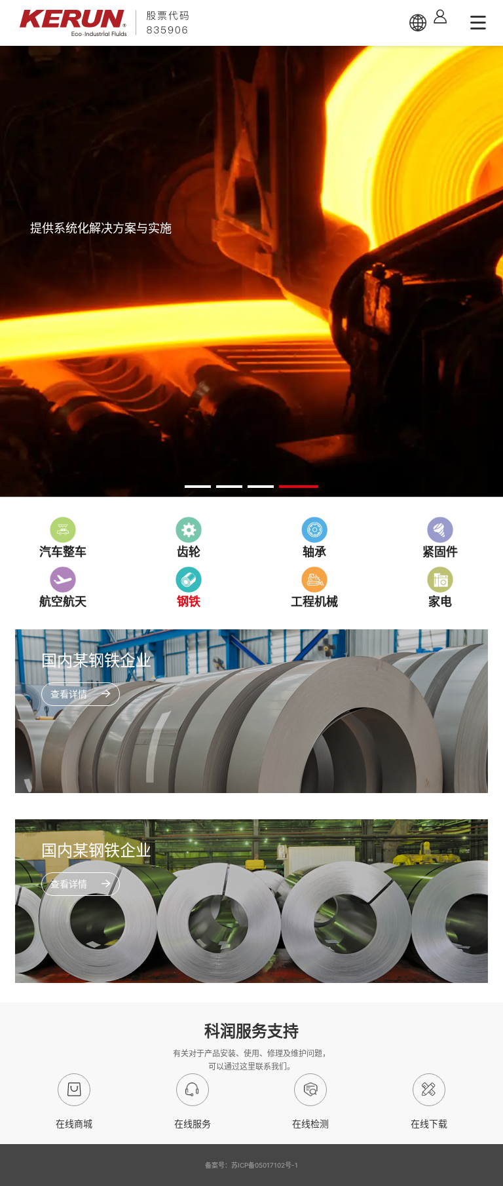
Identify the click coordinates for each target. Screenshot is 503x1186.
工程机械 (314, 601)
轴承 (314, 552)
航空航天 (62, 601)
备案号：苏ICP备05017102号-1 (251, 1165)
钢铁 (188, 601)
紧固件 (440, 552)
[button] (198, 486)
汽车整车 (62, 552)
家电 (440, 601)
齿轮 (188, 552)
